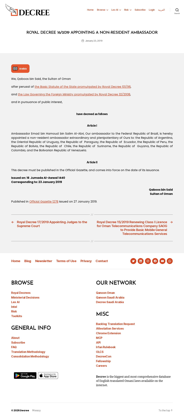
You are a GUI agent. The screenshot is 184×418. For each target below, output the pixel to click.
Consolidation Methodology (30, 356)
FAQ (14, 347)
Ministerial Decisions (25, 297)
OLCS (100, 352)
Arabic (23, 68)
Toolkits (16, 316)
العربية (161, 9)
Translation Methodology (28, 352)
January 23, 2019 (94, 40)
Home (90, 9)
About (15, 338)
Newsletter (43, 261)
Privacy (86, 261)
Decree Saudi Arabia (110, 302)
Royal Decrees (21, 292)
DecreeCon (103, 356)
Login (152, 9)
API (98, 342)
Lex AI (114, 9)
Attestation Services (110, 328)
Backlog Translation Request (115, 324)
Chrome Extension (108, 333)
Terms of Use (66, 261)
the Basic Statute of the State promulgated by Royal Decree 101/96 (83, 87)
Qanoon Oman (105, 292)
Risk (126, 9)
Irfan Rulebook (106, 347)
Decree (24, 410)
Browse (101, 9)
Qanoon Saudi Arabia (110, 297)
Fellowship (103, 361)
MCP (99, 338)
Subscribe (140, 9)
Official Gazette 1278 (43, 201)
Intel (14, 307)
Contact (102, 261)
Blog (27, 261)
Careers (101, 365)
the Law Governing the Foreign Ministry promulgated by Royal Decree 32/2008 (74, 94)
